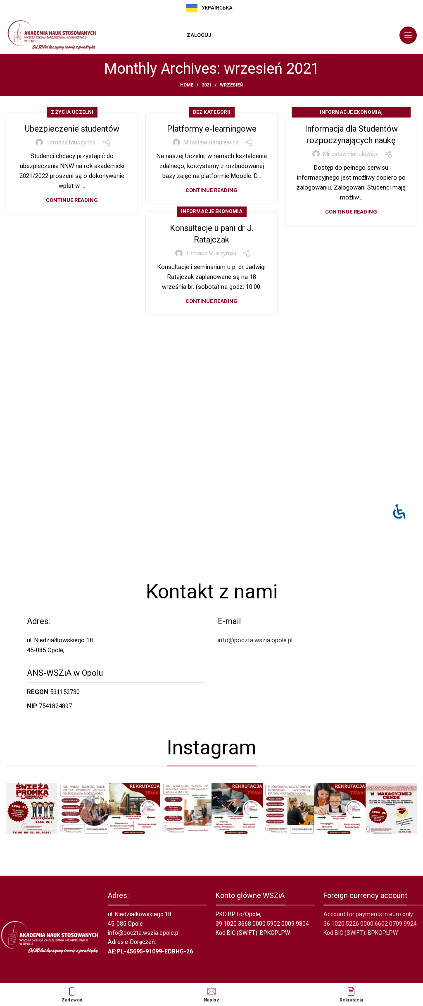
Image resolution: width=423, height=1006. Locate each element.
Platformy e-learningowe (212, 129)
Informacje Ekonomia (350, 112)
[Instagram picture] (31, 808)
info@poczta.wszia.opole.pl (255, 640)
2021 (207, 85)
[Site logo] (51, 34)
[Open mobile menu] (408, 35)
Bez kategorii (212, 112)
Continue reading (72, 200)
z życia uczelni (72, 112)
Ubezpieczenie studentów (72, 129)
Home (186, 85)
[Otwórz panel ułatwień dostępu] (399, 511)
